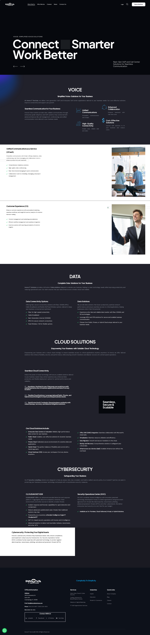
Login (122, 4)
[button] (4, 630)
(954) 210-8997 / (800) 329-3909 (38, 606)
